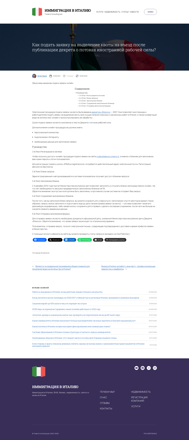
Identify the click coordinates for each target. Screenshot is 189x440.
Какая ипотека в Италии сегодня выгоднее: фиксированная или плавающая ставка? (71, 326)
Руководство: (82, 93)
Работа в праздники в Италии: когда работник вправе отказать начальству (67, 292)
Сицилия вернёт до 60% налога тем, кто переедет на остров (59, 303)
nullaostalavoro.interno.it (107, 156)
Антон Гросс (42, 76)
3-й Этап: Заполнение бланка (90, 101)
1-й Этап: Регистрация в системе (92, 95)
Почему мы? (107, 391)
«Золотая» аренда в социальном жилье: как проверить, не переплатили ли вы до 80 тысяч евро (76, 315)
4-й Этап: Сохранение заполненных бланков (96, 103)
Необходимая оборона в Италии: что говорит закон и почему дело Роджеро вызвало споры (74, 338)
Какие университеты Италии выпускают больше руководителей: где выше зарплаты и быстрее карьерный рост (84, 321)
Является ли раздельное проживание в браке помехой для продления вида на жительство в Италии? (61, 267)
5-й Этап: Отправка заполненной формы (95, 106)
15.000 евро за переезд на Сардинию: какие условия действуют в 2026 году (66, 309)
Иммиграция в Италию (68, 10)
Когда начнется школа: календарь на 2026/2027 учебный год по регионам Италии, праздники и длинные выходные (85, 298)
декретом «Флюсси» (101, 112)
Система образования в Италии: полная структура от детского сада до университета (71, 332)
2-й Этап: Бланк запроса (88, 98)
